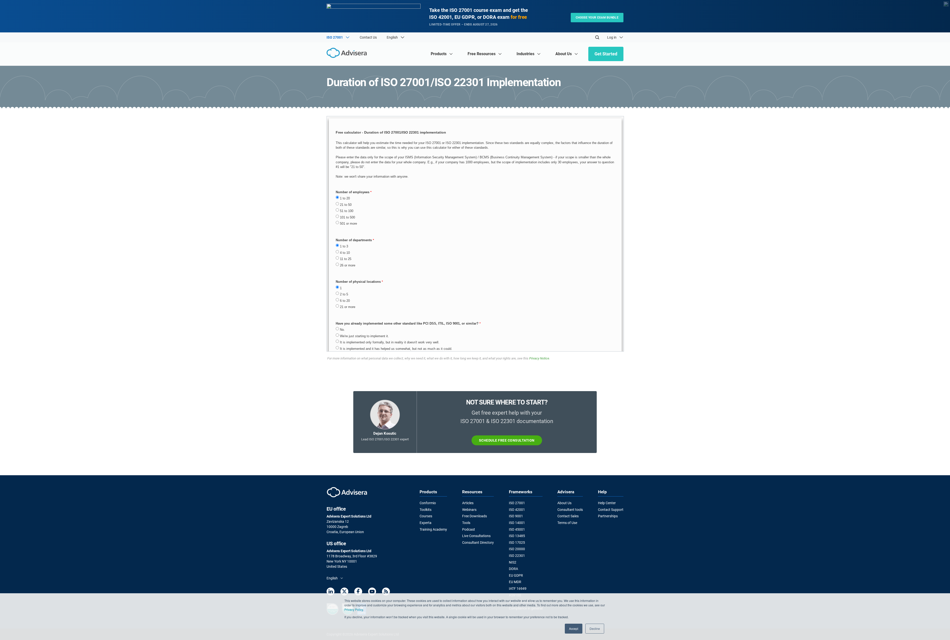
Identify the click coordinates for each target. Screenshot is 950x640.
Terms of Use (567, 523)
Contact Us (368, 37)
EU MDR (515, 582)
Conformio (428, 503)
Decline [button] (595, 628)
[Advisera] (348, 53)
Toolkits (425, 510)
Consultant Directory (478, 543)
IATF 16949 (517, 589)
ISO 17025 (517, 543)
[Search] (597, 37)
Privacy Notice (539, 358)
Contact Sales (568, 516)
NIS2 (512, 562)
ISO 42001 (517, 510)
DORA (513, 569)
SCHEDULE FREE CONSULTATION (507, 440)
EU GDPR (516, 575)
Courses (426, 516)
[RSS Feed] (386, 592)
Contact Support (610, 510)
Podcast (468, 529)
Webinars (469, 510)
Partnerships (608, 516)
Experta (425, 523)
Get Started (605, 53)
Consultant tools (570, 510)
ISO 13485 (517, 536)
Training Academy (433, 529)
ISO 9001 (516, 516)
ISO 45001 (517, 529)
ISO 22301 (517, 556)
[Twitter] (344, 592)
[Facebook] (358, 592)
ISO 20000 (517, 549)
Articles (468, 503)
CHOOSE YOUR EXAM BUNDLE (597, 17)
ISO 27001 (517, 503)
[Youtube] (372, 592)
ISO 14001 (517, 523)
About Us (564, 503)
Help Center (607, 503)
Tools (466, 523)
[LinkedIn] (330, 592)
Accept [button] (573, 628)
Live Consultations (476, 536)
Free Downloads (474, 516)
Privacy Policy (353, 609)
